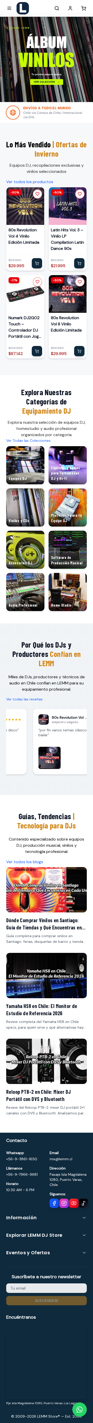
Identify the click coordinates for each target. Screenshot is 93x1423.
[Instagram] (64, 1203)
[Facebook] (54, 1203)
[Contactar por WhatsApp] (79, 1409)
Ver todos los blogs (24, 862)
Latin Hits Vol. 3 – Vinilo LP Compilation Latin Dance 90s (67, 239)
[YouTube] (74, 1203)
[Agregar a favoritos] (37, 194)
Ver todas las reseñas (24, 699)
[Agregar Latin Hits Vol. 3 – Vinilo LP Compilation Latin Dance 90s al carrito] (79, 263)
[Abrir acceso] (70, 8)
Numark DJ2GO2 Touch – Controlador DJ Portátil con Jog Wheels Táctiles (24, 327)
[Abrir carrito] (84, 8)
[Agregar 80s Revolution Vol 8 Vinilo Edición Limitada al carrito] (79, 351)
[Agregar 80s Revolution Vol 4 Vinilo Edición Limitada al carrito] (37, 263)
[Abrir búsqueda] (57, 8)
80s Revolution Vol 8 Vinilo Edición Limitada (66, 324)
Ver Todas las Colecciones (28, 440)
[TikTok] (83, 1203)
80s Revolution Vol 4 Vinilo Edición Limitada (24, 236)
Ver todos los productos (29, 181)
